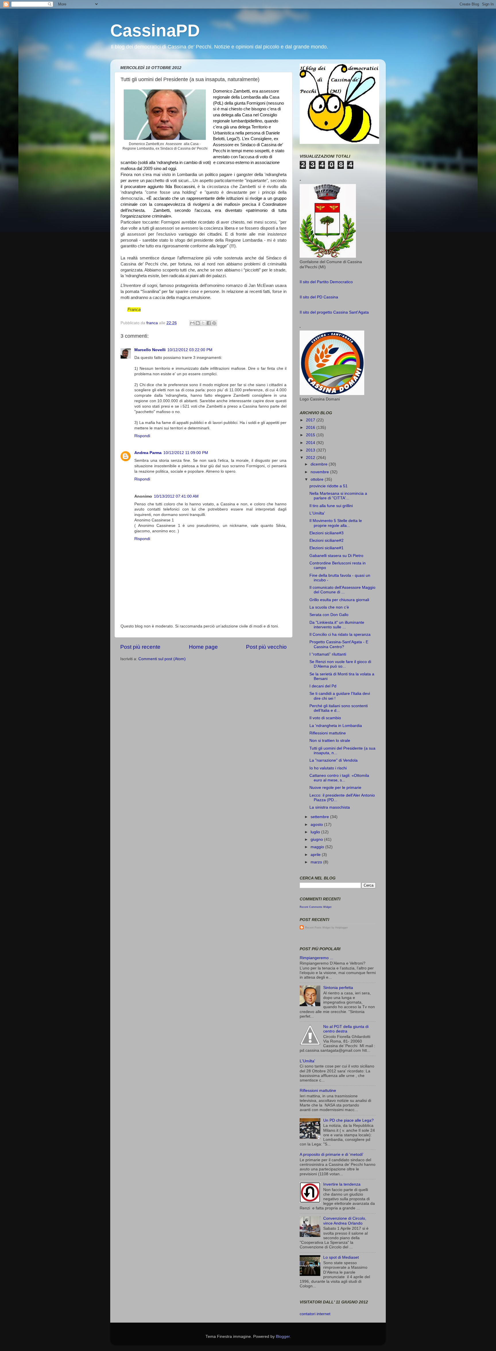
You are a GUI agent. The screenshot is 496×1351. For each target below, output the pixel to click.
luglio (316, 832)
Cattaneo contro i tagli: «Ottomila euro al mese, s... (339, 777)
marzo (317, 862)
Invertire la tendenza (342, 1184)
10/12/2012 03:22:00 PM (189, 350)
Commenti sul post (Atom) (162, 659)
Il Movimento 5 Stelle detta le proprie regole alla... (335, 523)
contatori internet (315, 1314)
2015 (311, 435)
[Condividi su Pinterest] (214, 323)
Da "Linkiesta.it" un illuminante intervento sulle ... (336, 624)
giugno (317, 839)
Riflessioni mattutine (327, 733)
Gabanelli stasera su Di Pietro (336, 556)
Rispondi (142, 436)
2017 (311, 420)
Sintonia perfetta (338, 988)
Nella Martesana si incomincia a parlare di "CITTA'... (338, 495)
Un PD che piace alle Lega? (348, 1120)
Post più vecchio (266, 647)
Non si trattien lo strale (329, 740)
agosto (317, 824)
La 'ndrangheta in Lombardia (335, 726)
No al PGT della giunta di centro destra (346, 1029)
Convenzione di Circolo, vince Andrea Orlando (344, 1220)
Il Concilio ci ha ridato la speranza (340, 634)
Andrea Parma (148, 453)
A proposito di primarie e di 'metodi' (331, 1154)
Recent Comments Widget (316, 907)
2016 (311, 427)
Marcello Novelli (150, 350)
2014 (311, 443)
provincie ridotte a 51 (328, 486)
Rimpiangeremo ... (316, 958)
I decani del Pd (322, 686)
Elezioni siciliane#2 (326, 540)
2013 (311, 450)
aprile (316, 855)
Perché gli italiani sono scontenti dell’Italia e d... (338, 708)
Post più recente (140, 647)
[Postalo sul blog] (198, 323)
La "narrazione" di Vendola (333, 760)
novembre (320, 472)
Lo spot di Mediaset (341, 1257)
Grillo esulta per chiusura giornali (339, 600)
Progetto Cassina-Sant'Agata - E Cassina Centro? (338, 644)
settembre (320, 817)
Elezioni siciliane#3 (326, 533)
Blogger (283, 1336)
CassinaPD (155, 30)
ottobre (318, 479)
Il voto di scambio (325, 718)
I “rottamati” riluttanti (327, 654)
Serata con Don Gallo (328, 615)
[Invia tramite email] (192, 323)
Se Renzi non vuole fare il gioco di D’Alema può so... (340, 664)
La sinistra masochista (329, 807)
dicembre (320, 464)
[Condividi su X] (203, 323)
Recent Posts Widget (318, 927)
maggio (318, 847)
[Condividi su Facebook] (209, 323)
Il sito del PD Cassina (319, 297)
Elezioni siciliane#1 (326, 548)
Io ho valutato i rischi (328, 768)
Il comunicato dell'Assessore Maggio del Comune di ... (342, 589)
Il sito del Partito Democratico (326, 282)
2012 (311, 457)
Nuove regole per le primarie (335, 787)
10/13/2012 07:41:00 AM (176, 496)
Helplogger (341, 927)
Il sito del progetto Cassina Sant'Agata (334, 312)
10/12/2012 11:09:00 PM (185, 453)
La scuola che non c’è (329, 607)
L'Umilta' (317, 513)
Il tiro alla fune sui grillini (331, 506)
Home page (203, 647)
